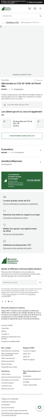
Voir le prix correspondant (13, 234)
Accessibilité (5, 405)
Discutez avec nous (7, 389)
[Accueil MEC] (6, 8)
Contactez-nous (6, 386)
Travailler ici (5, 334)
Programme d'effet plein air (32, 379)
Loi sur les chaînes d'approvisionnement (14, 410)
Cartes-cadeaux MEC (30, 385)
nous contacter (11, 294)
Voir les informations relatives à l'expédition (20, 204)
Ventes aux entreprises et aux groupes (11, 337)
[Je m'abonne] (39, 282)
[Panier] (29, 8)
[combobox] (22, 16)
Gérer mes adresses (8, 358)
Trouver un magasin (29, 351)
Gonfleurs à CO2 (12, 22)
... (3, 22)
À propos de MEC (7, 325)
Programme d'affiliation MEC (10, 341)
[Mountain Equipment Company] (22, 260)
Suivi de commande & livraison (11, 377)
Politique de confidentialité (9, 399)
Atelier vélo (27, 354)
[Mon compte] (35, 8)
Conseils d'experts (7, 383)
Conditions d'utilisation (8, 402)
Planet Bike (5, 80)
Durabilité (26, 382)
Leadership (5, 328)
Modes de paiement (7, 361)
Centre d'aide (5, 374)
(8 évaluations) (18, 89)
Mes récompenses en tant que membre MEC (9, 354)
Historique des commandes (10, 351)
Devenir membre (34, 180)
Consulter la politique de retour (15, 218)
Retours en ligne (6, 364)
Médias (3, 331)
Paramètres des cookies (9, 367)
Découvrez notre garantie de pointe (17, 248)
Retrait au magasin (29, 359)
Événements (27, 376)
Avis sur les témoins (7, 407)
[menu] (40, 8)
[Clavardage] (39, 407)
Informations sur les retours (10, 380)
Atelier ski (26, 357)
